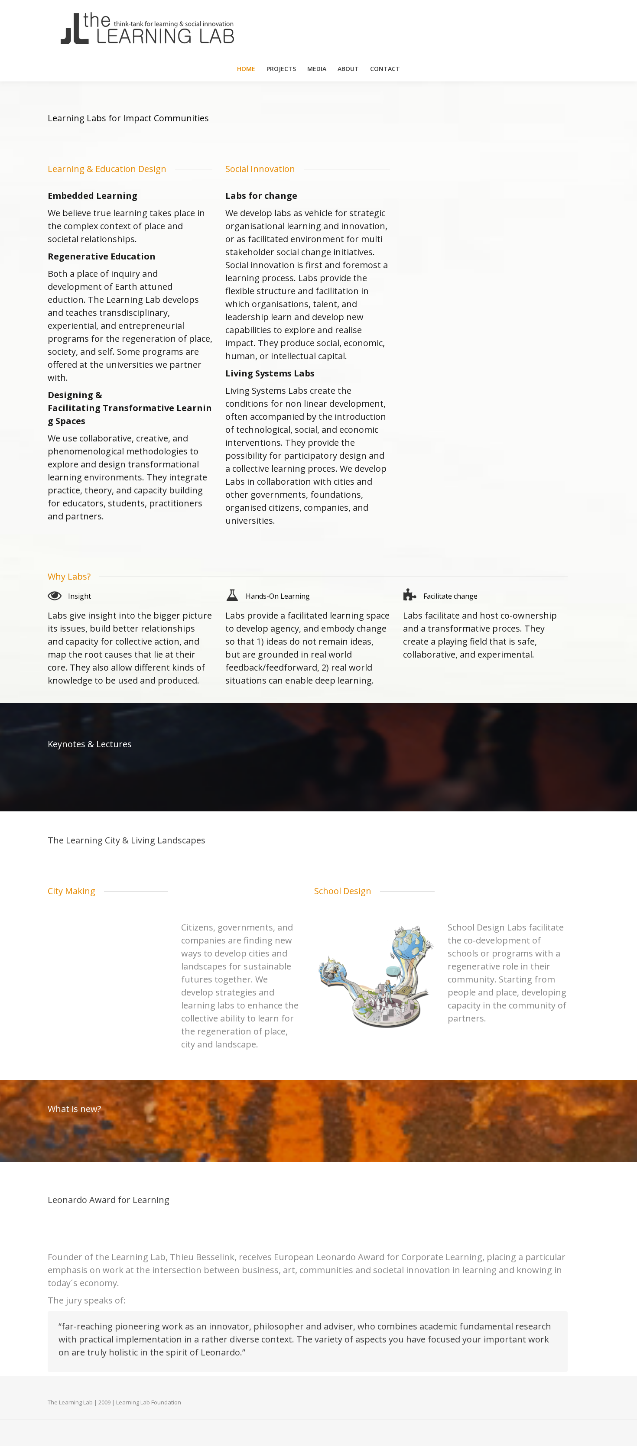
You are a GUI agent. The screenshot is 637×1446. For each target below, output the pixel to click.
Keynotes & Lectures (90, 744)
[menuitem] (246, 69)
